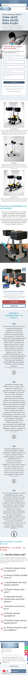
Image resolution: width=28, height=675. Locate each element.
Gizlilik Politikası (6, 649)
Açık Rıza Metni (6, 650)
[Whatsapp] (26, 648)
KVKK (2, 652)
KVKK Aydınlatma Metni (18, 86)
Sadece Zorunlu (14, 666)
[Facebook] (26, 644)
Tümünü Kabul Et (14, 671)
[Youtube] (26, 651)
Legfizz (14, 163)
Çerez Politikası (8, 89)
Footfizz (14, 197)
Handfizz (14, 129)
